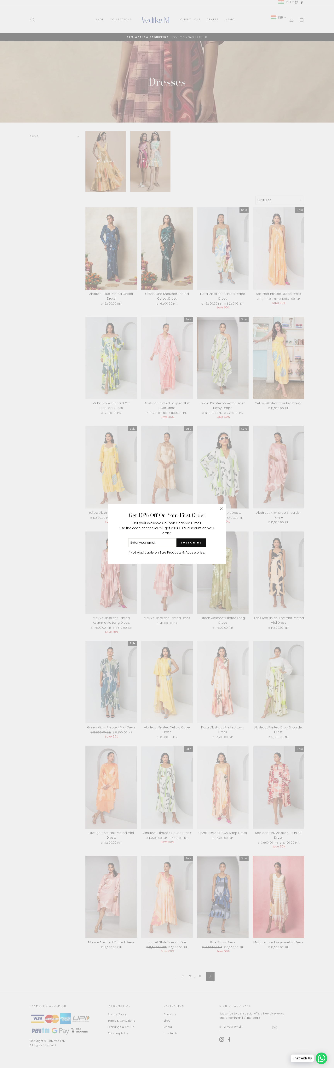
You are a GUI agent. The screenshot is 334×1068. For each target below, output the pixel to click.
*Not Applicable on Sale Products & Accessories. (167, 552)
